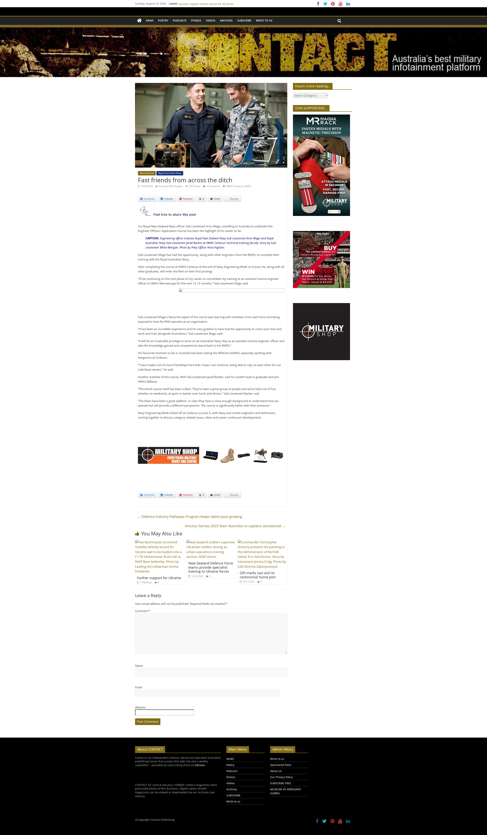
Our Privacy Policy (281, 777)
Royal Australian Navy (169, 173)
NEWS (150, 20)
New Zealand (147, 173)
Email (138, 687)
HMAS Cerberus (234, 186)
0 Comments (213, 186)
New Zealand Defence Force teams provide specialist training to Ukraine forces (210, 567)
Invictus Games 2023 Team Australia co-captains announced (235, 526)
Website (140, 707)
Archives (226, 20)
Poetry (163, 20)
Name (139, 666)
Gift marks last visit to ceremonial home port (258, 575)
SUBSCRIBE (244, 20)
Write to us (264, 20)
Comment (142, 611)
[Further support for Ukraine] (160, 542)
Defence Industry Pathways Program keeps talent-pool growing (189, 516)
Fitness (196, 20)
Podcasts (179, 20)
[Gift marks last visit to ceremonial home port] (262, 542)
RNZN (248, 186)
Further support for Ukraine (159, 578)
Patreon (200, 765)
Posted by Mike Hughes (170, 186)
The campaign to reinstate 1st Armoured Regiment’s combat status (221, 3)
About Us (276, 771)
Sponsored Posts (280, 765)
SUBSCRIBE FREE (280, 783)
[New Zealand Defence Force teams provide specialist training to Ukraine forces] (211, 542)
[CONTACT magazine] (139, 21)
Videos (210, 20)
